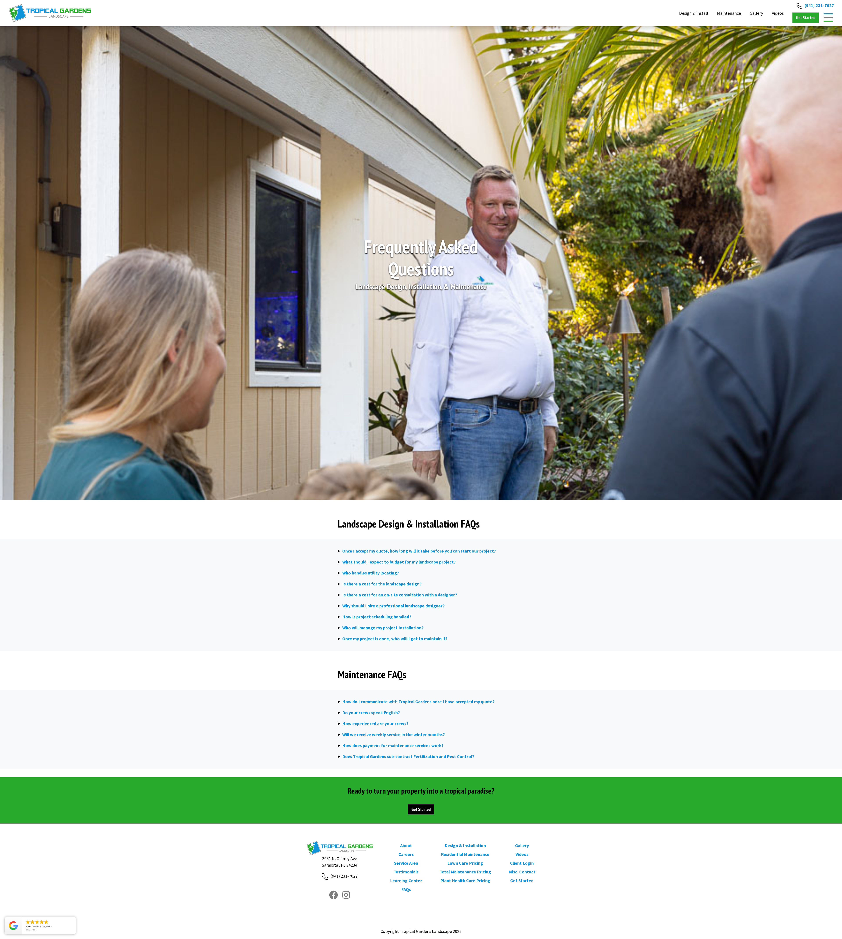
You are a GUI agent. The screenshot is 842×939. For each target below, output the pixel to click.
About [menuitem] (406, 845)
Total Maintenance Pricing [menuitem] (465, 872)
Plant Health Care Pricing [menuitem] (465, 880)
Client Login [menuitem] (522, 863)
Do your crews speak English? (371, 712)
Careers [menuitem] (406, 854)
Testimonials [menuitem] (406, 872)
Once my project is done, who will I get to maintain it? (395, 638)
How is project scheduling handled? (376, 616)
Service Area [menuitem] (406, 863)
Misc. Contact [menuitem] (521, 872)
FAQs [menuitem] (406, 889)
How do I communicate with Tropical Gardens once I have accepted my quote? (418, 701)
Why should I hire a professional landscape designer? (393, 605)
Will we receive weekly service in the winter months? (393, 734)
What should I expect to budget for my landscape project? (399, 562)
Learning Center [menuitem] (406, 880)
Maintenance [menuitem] (729, 13)
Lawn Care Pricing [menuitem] (465, 863)
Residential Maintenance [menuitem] (465, 854)
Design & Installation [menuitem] (465, 845)
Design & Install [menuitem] (693, 13)
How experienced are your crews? (375, 723)
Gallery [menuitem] (522, 845)
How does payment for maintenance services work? (393, 745)
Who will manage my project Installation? (383, 627)
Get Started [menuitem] (521, 880)
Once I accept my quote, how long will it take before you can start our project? (419, 551)
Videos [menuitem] (522, 854)
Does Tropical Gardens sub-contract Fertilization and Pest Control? (408, 756)
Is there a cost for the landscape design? (382, 584)
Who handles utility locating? (370, 573)
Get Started (421, 809)
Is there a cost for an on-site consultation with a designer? (399, 594)
